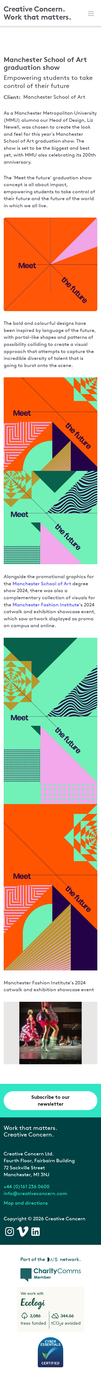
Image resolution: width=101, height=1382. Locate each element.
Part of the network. (50, 1259)
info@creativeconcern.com (35, 1193)
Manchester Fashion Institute (46, 605)
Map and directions (26, 1203)
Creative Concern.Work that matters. (37, 12)
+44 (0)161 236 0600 (27, 1186)
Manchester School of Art (42, 584)
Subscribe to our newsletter (50, 1100)
